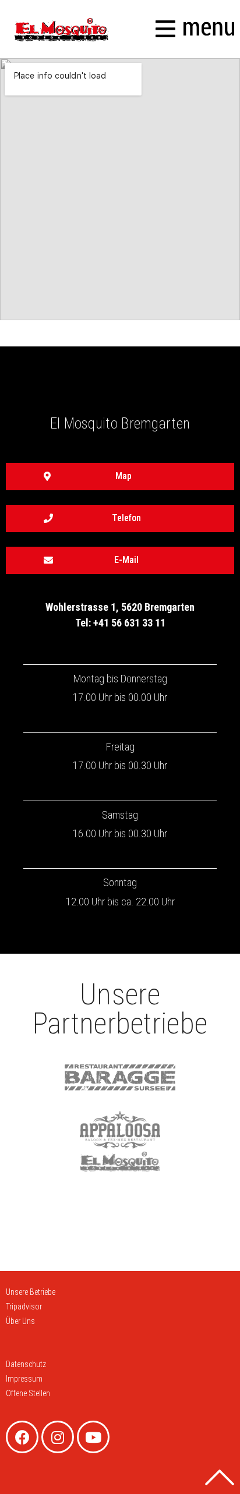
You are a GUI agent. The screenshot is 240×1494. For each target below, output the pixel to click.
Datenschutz (26, 1364)
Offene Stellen (28, 1393)
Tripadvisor (24, 1306)
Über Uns (20, 1321)
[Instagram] (57, 1437)
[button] (120, 476)
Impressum (24, 1378)
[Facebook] (22, 1437)
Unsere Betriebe (30, 1292)
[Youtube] (93, 1437)
